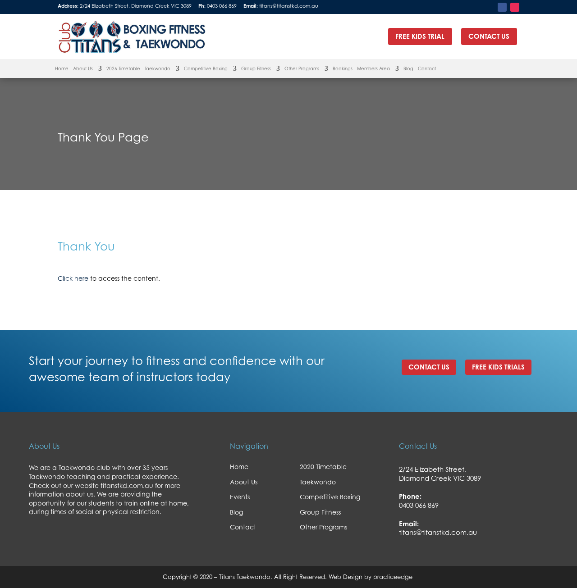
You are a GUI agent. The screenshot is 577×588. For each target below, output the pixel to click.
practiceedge (393, 576)
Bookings (343, 68)
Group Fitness (256, 68)
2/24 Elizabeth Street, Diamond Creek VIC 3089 (136, 6)
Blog (408, 68)
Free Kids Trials (498, 367)
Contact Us (428, 367)
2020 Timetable (323, 466)
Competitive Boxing (206, 68)
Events (240, 497)
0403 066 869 (222, 6)
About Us (83, 68)
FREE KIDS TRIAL (419, 36)
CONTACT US (488, 36)
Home (62, 68)
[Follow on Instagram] (514, 7)
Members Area (373, 68)
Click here (73, 278)
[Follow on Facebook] (502, 7)
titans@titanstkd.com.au (288, 6)
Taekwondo (157, 68)
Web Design (344, 576)
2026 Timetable (123, 68)
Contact (427, 68)
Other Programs (301, 68)
